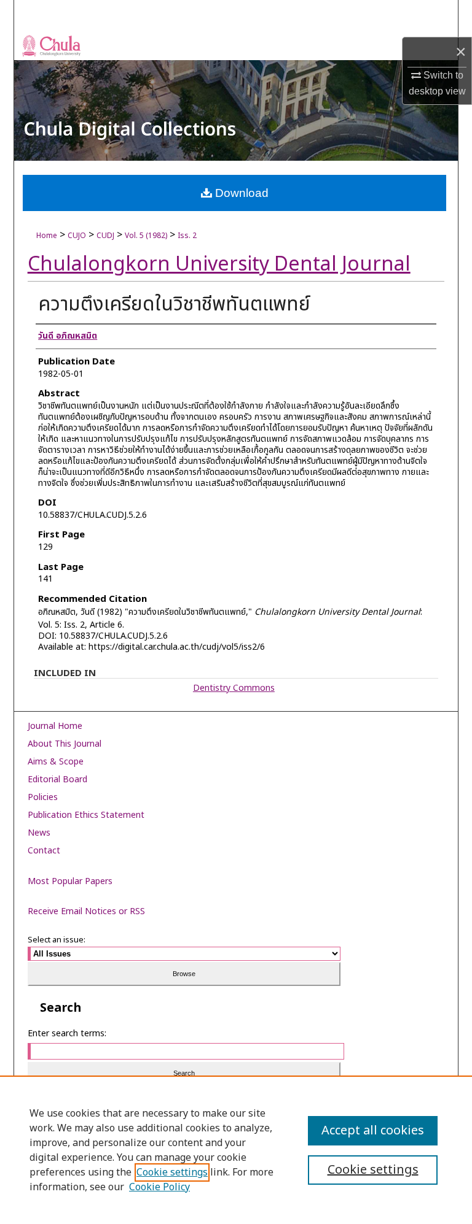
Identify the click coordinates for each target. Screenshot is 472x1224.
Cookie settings (172, 1172)
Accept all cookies (372, 1131)
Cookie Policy (159, 1187)
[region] (236, 1150)
